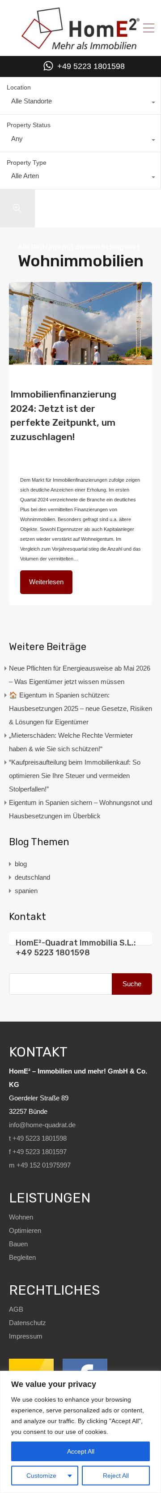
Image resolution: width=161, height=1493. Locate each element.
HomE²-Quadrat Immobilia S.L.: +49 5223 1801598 (76, 948)
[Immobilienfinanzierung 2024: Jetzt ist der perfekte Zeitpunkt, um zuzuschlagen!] (80, 323)
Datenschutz (27, 1322)
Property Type (27, 162)
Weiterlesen (46, 582)
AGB (16, 1309)
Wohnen (21, 1217)
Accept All (80, 1451)
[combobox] (80, 103)
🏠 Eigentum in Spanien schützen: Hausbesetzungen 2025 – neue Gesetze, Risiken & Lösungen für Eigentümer (80, 708)
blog (109, 443)
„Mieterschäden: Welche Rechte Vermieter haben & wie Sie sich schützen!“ (71, 742)
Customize (41, 1475)
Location (19, 87)
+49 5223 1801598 (91, 66)
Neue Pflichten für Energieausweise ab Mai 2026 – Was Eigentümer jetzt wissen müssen (79, 674)
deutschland (33, 452)
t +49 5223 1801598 (38, 1138)
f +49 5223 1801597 (38, 1151)
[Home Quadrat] (80, 45)
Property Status (29, 124)
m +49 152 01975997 (40, 1165)
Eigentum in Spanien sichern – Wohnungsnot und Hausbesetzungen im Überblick (80, 809)
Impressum (25, 1336)
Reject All (116, 1475)
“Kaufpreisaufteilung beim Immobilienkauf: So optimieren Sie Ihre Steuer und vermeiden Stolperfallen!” (74, 775)
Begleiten (22, 1257)
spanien (26, 890)
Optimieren (25, 1230)
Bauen (18, 1244)
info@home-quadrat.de (42, 1125)
